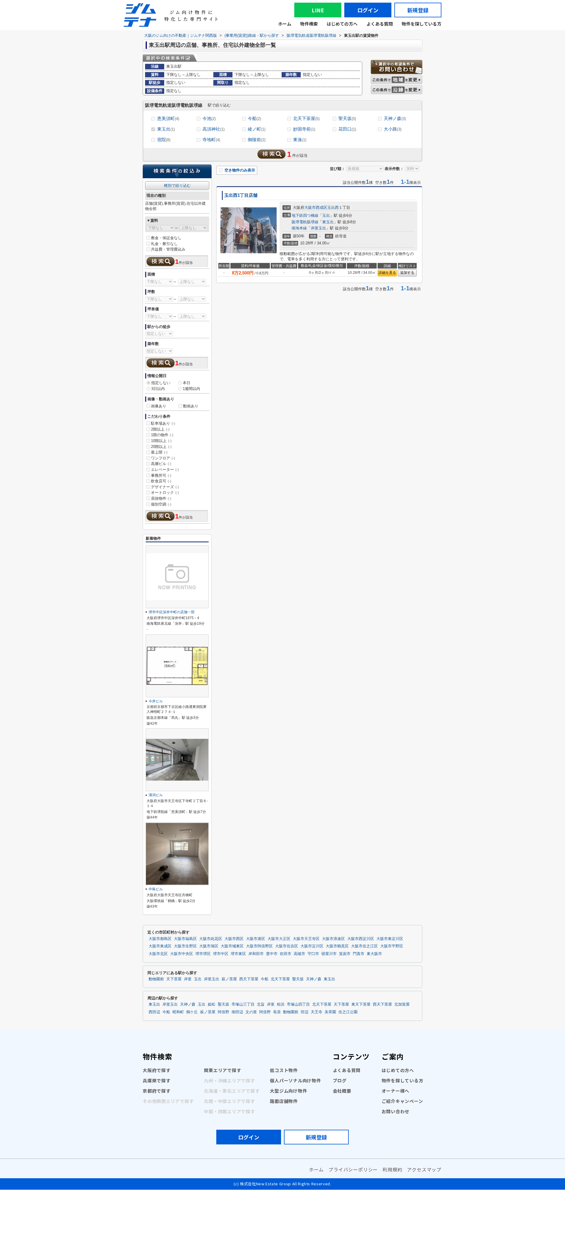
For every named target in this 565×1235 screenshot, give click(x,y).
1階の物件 (162, 435)
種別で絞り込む (177, 185)
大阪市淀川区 (311, 946)
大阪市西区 (234, 939)
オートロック (165, 492)
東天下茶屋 (360, 1004)
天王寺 (316, 1012)
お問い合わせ (396, 1111)
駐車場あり (163, 423)
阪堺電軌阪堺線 (305, 222)
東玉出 (166, 128)
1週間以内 (191, 388)
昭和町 (178, 1012)
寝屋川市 (329, 954)
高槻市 (299, 954)
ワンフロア (163, 458)
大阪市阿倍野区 (259, 946)
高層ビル (161, 463)
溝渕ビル (156, 795)
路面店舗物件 (284, 1101)
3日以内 (158, 388)
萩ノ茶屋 (229, 979)
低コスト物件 (284, 1070)
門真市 (358, 954)
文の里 (251, 1012)
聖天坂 (347, 118)
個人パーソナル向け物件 (295, 1080)
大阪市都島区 (160, 939)
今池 (209, 118)
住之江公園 (348, 1012)
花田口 (347, 128)
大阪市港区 (255, 939)
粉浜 (281, 1004)
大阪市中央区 (181, 954)
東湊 (299, 139)
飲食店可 (161, 481)
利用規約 (392, 1169)
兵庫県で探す (157, 1080)
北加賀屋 (402, 1004)
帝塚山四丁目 (298, 1004)
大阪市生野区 (185, 946)
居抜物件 (161, 498)
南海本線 (299, 228)
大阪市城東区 (232, 946)
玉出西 (333, 207)
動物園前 (156, 979)
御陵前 (256, 139)
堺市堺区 (203, 954)
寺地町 (211, 139)
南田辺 (237, 1012)
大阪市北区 (158, 954)
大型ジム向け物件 (288, 1091)
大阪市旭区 (208, 946)
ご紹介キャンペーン (402, 1101)
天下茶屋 (174, 979)
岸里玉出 (318, 228)
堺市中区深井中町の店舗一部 (172, 612)
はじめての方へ (342, 24)
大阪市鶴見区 (337, 946)
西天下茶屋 (248, 979)
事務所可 (161, 475)
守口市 (313, 954)
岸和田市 (256, 954)
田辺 (304, 1012)
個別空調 (161, 504)
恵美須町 (168, 118)
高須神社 (213, 128)
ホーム (284, 24)
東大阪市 (374, 954)
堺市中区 (220, 954)
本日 (186, 383)
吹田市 (285, 954)
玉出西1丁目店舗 (240, 195)
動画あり (190, 406)
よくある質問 (379, 24)
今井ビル (156, 701)
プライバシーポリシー (353, 1169)
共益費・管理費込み (168, 249)
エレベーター (165, 469)
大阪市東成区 (160, 946)
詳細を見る (387, 273)
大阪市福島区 (185, 939)
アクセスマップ (424, 1169)
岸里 (188, 979)
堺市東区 (238, 954)
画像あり (158, 406)
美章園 (330, 1012)
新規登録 (417, 10)
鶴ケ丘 (192, 1012)
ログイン (367, 10)
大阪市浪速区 (333, 939)
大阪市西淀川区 (360, 939)
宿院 (163, 139)
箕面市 (344, 954)
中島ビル (156, 889)
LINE (318, 10)
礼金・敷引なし (164, 243)
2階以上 (160, 429)
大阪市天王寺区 (306, 939)
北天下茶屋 (306, 118)
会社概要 (342, 1091)
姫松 (211, 1004)
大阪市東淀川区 (389, 939)
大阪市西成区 (315, 207)
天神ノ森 (395, 118)
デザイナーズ (165, 487)
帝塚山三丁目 (243, 1004)
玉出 (326, 215)
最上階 (159, 452)
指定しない (160, 383)
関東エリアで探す (222, 1070)
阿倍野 (223, 1012)
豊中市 (271, 954)
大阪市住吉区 (286, 946)
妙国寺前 (304, 128)
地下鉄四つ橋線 (305, 215)
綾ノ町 (256, 128)
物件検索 (309, 24)
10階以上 (161, 441)
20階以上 (161, 446)
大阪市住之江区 (364, 946)
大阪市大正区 (278, 939)
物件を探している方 (421, 24)
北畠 (261, 1004)
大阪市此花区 (210, 939)
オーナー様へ (396, 1091)
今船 (254, 118)
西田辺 (154, 1012)
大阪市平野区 (391, 946)
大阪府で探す (157, 1070)
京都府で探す (157, 1091)
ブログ (340, 1080)
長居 (277, 1012)
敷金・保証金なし (166, 238)
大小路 (392, 128)
